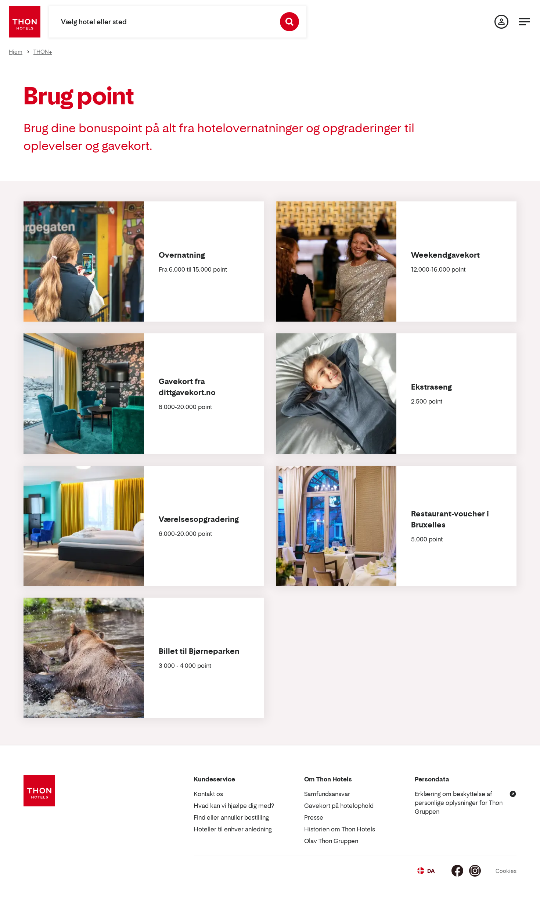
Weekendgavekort (445, 255)
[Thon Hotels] (24, 21)
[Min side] (501, 22)
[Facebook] (457, 871)
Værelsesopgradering (199, 519)
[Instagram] (475, 871)
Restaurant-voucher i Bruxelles (450, 519)
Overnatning (182, 255)
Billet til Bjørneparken (199, 651)
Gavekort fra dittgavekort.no (187, 387)
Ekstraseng (431, 387)
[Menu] (524, 22)
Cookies (506, 871)
